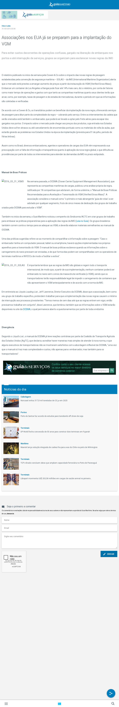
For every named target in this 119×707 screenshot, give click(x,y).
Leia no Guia (82, 221)
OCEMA (27, 309)
